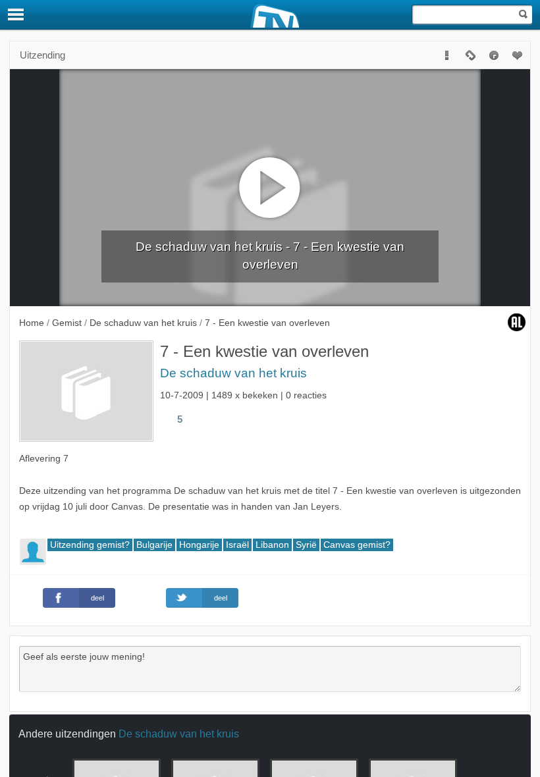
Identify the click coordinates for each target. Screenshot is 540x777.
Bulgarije (154, 545)
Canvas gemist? (357, 545)
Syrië (306, 545)
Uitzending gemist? (90, 545)
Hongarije (199, 545)
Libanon (272, 545)
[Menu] (16, 14)
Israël (237, 545)
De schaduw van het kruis (233, 373)
